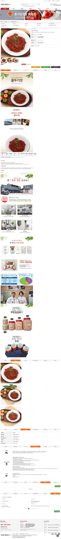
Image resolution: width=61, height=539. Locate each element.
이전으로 (56, 67)
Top (57, 535)
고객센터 (56, 8)
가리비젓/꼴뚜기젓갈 (51, 23)
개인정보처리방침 (22, 533)
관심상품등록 (23, 64)
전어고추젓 (2, 26)
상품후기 (55, 70)
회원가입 (50, 0)
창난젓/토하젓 (39, 25)
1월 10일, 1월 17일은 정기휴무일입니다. (53, 530)
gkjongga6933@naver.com (21, 536)
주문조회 (59, 0)
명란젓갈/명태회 (39, 23)
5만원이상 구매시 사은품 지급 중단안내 (53, 527)
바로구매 (46, 67)
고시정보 (25, 70)
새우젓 (25, 6)
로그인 (46, 0)
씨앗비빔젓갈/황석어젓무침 (52, 25)
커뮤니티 (47, 8)
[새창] (55, 534)
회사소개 (39, 8)
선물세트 (30, 8)
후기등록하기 (57, 511)
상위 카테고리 (3, 23)
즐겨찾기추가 (3, 0)
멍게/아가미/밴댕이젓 (4, 25)
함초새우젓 (30, 6)
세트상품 (33, 6)
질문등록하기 (57, 486)
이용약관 (17, 533)
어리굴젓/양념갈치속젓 (16, 25)
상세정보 (5, 70)
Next (60, 15)
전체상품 (5, 8)
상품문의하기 (28, 64)
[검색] (39, 4)
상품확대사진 (15, 70)
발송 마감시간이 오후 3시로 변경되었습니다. (54, 524)
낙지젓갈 (14, 23)
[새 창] (58, 534)
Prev (1, 15)
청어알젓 (26, 25)
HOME (3, 21)
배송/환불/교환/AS (35, 70)
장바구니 (54, 0)
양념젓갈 (27, 6)
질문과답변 (45, 70)
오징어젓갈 (26, 23)
